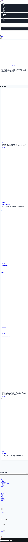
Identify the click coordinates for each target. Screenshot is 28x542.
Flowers (3, 13)
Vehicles (2, 524)
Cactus (3, 523)
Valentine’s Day (4, 533)
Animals (2, 512)
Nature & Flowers (3, 519)
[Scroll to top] (0, 509)
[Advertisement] (14, 78)
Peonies (4, 327)
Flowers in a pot (5, 265)
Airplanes (4, 20)
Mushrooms (4, 16)
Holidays (2, 531)
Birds (3, 6)
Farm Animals (4, 5)
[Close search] (0, 539)
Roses (3, 142)
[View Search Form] (0, 35)
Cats (3, 8)
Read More (4, 147)
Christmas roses (5, 390)
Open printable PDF (14, 65)
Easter (3, 534)
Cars (3, 19)
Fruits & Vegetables (4, 14)
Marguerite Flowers (6, 204)
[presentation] (14, 113)
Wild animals (4, 4)
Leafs (3, 15)
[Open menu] (1, 38)
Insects (3, 11)
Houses (3, 31)
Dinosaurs (4, 10)
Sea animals (4, 7)
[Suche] (27, 473)
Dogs (3, 9)
